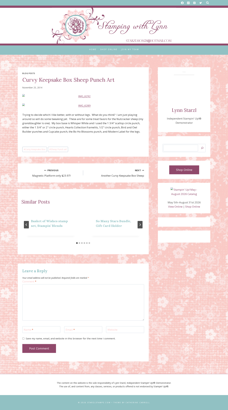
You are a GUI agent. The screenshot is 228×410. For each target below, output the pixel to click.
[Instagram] (188, 2)
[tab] (77, 243)
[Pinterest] (194, 2)
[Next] (140, 224)
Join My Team (130, 49)
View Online (175, 206)
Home (92, 49)
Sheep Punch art (58, 149)
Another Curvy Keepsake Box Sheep (122, 173)
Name (28, 329)
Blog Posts (28, 73)
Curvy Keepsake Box (34, 149)
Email (70, 329)
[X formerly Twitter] (200, 2)
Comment (29, 281)
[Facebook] (182, 2)
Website (112, 329)
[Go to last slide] (26, 224)
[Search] (202, 148)
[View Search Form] (207, 3)
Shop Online (108, 49)
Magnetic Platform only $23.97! (51, 173)
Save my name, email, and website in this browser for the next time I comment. (70, 338)
